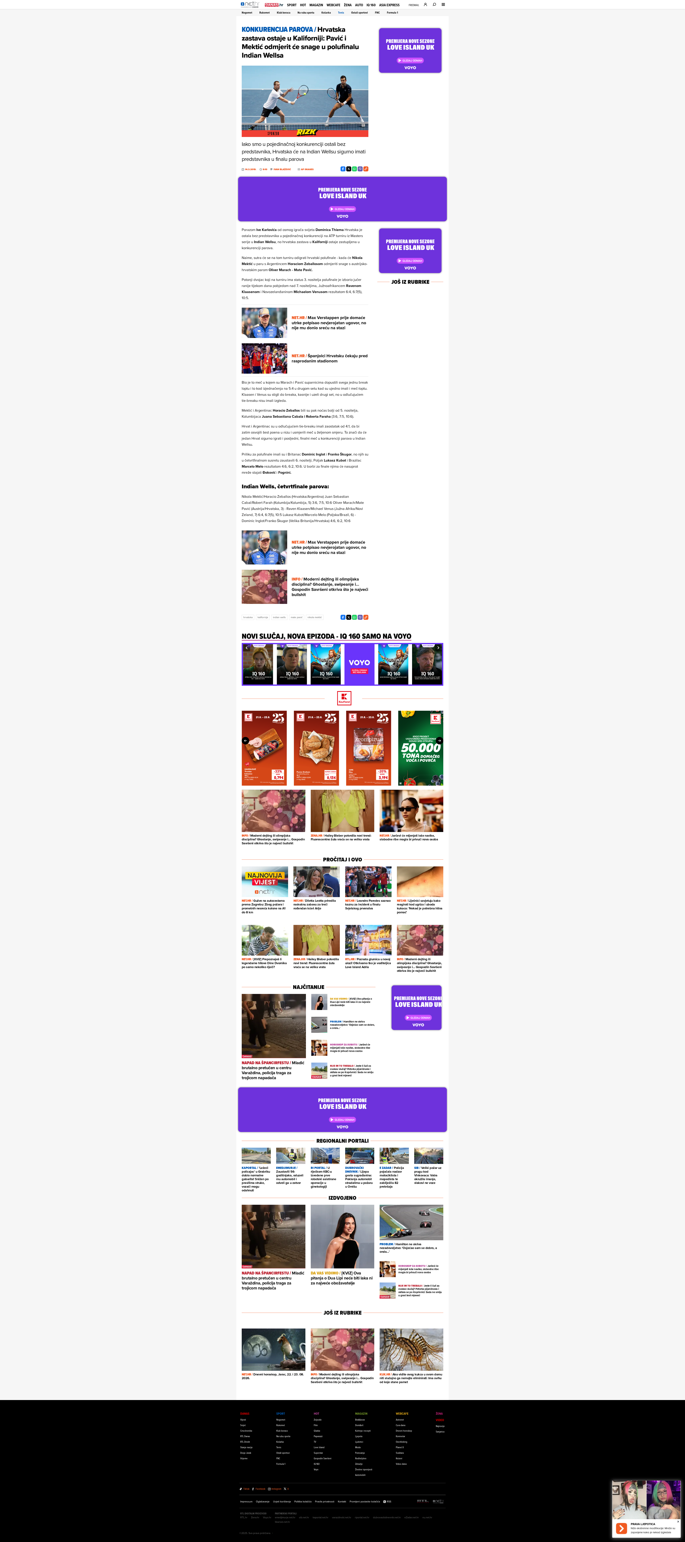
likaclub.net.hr (282, 1522)
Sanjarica (440, 1431)
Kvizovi (399, 1458)
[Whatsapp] (354, 168)
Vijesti (243, 1419)
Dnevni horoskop (404, 1430)
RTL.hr (243, 1517)
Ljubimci (359, 1441)
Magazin (316, 4)
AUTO (359, 5)
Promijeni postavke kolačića (365, 1501)
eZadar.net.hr (411, 1517)
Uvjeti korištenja (282, 1501)
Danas (244, 1413)
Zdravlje (359, 1463)
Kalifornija (263, 617)
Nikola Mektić (315, 617)
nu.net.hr (427, 1517)
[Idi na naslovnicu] (251, 8)
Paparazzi (318, 1436)
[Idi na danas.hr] (274, 4)
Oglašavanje (263, 1501)
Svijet (243, 1425)
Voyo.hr (267, 1517)
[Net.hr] (438, 1501)
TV (315, 1441)
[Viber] (360, 168)
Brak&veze (360, 1419)
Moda (358, 1447)
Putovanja (360, 1452)
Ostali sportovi (359, 13)
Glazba (317, 1430)
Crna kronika (246, 1430)
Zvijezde (318, 1419)
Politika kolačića (302, 1501)
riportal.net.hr (362, 1517)
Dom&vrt (359, 1425)
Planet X (400, 1447)
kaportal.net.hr (320, 1517)
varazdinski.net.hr (341, 1517)
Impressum (246, 1501)
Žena (348, 4)
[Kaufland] (342, 698)
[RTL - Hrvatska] (423, 1501)
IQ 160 (371, 5)
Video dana (401, 1463)
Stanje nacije (246, 1447)
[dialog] (646, 1509)
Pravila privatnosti (324, 1501)
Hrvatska (248, 617)
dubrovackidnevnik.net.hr (387, 1517)
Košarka (326, 13)
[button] (246, 647)
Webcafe (333, 4)
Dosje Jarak (245, 1452)
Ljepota (358, 1436)
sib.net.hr (304, 1517)
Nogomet (247, 13)
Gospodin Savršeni (322, 1458)
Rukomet (264, 13)
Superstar (318, 1452)
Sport (291, 4)
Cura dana (400, 1425)
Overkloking (401, 1441)
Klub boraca (283, 13)
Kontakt (342, 1501)
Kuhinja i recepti (363, 1430)
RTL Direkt (245, 1441)
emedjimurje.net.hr (285, 1517)
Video (440, 1420)
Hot (303, 4)
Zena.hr (255, 1517)
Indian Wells (279, 617)
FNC (377, 13)
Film (316, 1425)
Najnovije (440, 1426)
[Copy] (365, 168)
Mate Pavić (297, 617)
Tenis (341, 13)
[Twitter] (348, 168)
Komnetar (400, 1436)
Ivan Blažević (282, 169)
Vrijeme (244, 1458)
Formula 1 (392, 13)
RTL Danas (245, 1436)
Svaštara (400, 1452)
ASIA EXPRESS (389, 5)
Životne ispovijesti (363, 1469)
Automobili (360, 1475)
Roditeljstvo (360, 1458)
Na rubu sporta (306, 13)
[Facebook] (343, 168)
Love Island (319, 1447)
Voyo (316, 1469)
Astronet (400, 1419)
